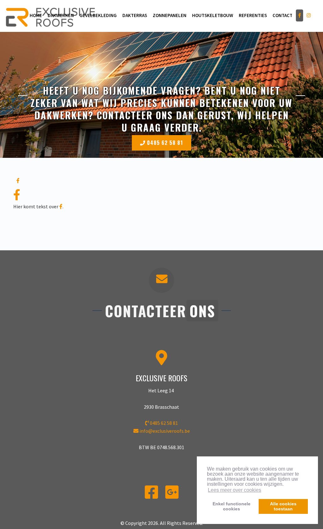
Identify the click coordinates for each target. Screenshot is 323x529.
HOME (36, 15)
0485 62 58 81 (164, 142)
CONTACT (282, 15)
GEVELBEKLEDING (98, 15)
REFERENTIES (253, 15)
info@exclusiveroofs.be (164, 431)
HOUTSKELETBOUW (212, 15)
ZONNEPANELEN (169, 15)
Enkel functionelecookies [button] (231, 506)
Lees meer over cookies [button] (234, 490)
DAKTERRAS (134, 15)
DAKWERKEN (61, 15)
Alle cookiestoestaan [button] (283, 506)
